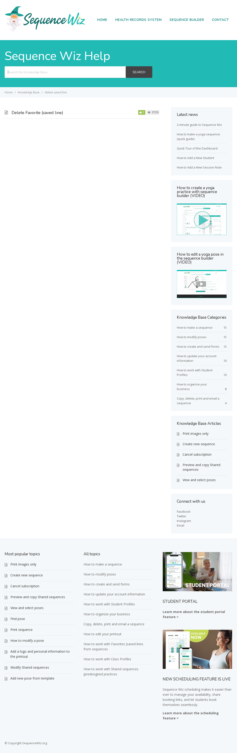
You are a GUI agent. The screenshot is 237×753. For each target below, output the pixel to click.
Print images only (196, 433)
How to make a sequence (194, 327)
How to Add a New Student (195, 158)
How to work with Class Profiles (107, 659)
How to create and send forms (198, 346)
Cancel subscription (197, 454)
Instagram (184, 521)
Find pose (17, 618)
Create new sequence (199, 444)
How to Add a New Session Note (199, 167)
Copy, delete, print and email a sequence (114, 624)
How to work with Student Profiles (109, 604)
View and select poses (199, 480)
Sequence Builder (187, 20)
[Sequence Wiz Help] (45, 31)
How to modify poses (191, 337)
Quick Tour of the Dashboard (197, 148)
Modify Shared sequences (29, 667)
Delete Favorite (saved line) (37, 112)
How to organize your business (107, 614)
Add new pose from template (32, 678)
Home (102, 20)
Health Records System (138, 20)
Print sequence (21, 629)
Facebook (183, 511)
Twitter (181, 516)
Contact (220, 20)
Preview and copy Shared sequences (201, 467)
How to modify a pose (27, 640)
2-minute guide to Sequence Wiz (199, 125)
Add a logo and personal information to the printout (40, 654)
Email (180, 525)
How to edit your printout (103, 634)
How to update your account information (114, 594)
